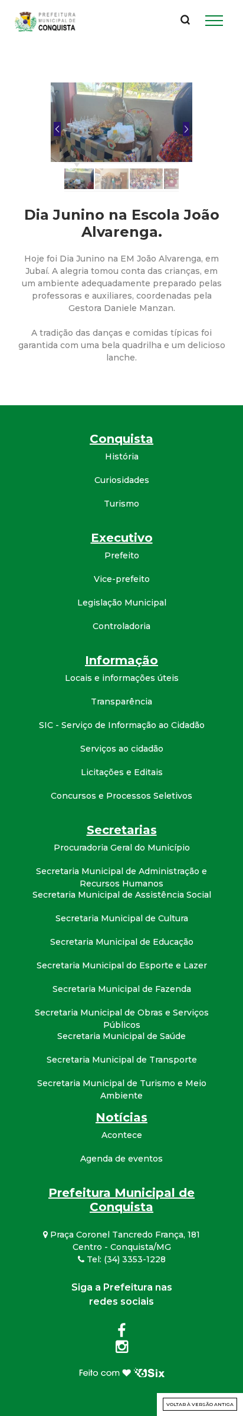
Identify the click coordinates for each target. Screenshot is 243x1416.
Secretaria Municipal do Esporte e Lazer (122, 965)
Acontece (121, 1135)
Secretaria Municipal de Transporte (122, 1059)
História (122, 456)
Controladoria (121, 626)
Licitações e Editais (122, 772)
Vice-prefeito (122, 579)
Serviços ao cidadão (121, 748)
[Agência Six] (122, 1371)
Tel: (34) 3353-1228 (125, 1259)
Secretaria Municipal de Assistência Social (121, 894)
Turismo (121, 503)
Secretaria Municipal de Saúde (121, 1036)
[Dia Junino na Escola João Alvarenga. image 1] (121, 121)
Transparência (121, 701)
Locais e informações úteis (122, 678)
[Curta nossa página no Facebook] (121, 1333)
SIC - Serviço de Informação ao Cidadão (122, 725)
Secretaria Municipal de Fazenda (121, 989)
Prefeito (121, 555)
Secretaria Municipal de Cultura (121, 918)
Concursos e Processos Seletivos (121, 795)
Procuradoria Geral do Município (122, 847)
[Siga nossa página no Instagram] (122, 1349)
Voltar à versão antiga (200, 1404)
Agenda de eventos (121, 1158)
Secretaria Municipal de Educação (121, 942)
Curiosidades (121, 480)
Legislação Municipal (121, 602)
